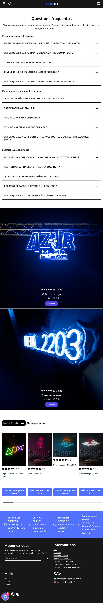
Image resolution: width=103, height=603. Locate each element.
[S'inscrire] (46, 558)
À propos (8, 584)
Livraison (57, 552)
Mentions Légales (61, 555)
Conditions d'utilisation (63, 561)
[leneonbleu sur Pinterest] (13, 594)
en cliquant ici (62, 28)
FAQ (55, 549)
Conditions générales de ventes (67, 567)
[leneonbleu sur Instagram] (18, 594)
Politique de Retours (62, 558)
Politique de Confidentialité (65, 564)
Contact (8, 581)
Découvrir (51, 303)
